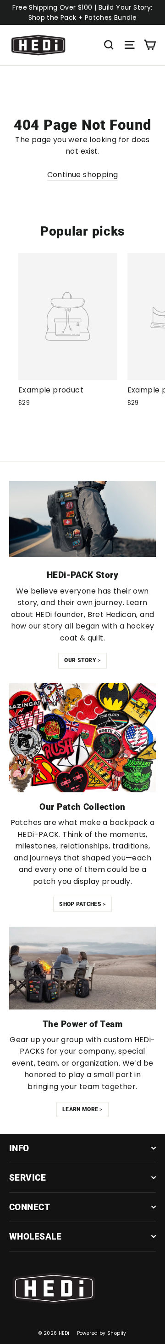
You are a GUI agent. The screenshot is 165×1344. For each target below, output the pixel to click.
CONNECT (29, 1207)
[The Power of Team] (82, 968)
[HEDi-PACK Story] (82, 519)
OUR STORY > (82, 660)
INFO (19, 1148)
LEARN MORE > (82, 1109)
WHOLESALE (35, 1236)
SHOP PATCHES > (82, 904)
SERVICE (27, 1177)
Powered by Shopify (101, 1333)
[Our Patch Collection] (82, 738)
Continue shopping (82, 174)
